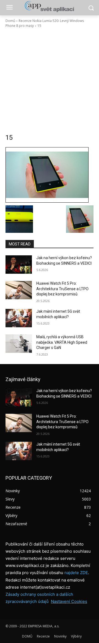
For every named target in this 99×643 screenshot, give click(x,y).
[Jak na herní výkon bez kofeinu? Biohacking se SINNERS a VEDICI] (19, 264)
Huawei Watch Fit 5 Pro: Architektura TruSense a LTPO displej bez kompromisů (62, 288)
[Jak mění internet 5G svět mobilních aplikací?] (19, 318)
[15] (50, 175)
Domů (10, 20)
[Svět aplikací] (49, 6)
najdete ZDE (76, 572)
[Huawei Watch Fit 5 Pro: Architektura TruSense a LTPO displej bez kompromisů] (19, 290)
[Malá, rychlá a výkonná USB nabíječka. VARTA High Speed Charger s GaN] (19, 343)
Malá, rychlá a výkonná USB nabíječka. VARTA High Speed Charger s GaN (61, 342)
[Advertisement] (49, 80)
